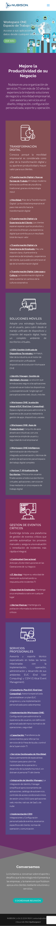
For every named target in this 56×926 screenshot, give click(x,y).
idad (19, 199)
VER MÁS (9, 41)
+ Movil (13, 199)
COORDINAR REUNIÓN (28, 900)
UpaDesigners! (35, 922)
